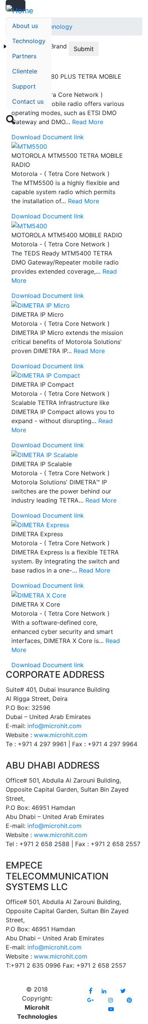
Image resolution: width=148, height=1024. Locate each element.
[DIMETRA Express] (40, 524)
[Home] (19, 10)
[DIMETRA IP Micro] (40, 304)
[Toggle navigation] (137, 123)
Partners (24, 56)
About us (25, 26)
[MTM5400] (29, 225)
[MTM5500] (29, 146)
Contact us (28, 101)
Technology (29, 41)
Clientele (24, 71)
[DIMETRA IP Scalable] (44, 454)
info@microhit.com (54, 726)
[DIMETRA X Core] (38, 594)
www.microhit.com (60, 735)
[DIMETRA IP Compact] (45, 375)
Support (24, 86)
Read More (83, 201)
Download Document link (47, 137)
